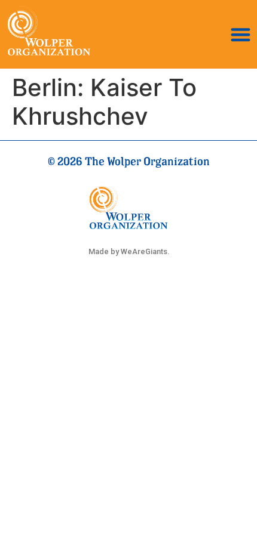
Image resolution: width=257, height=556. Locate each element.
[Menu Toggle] (240, 34)
